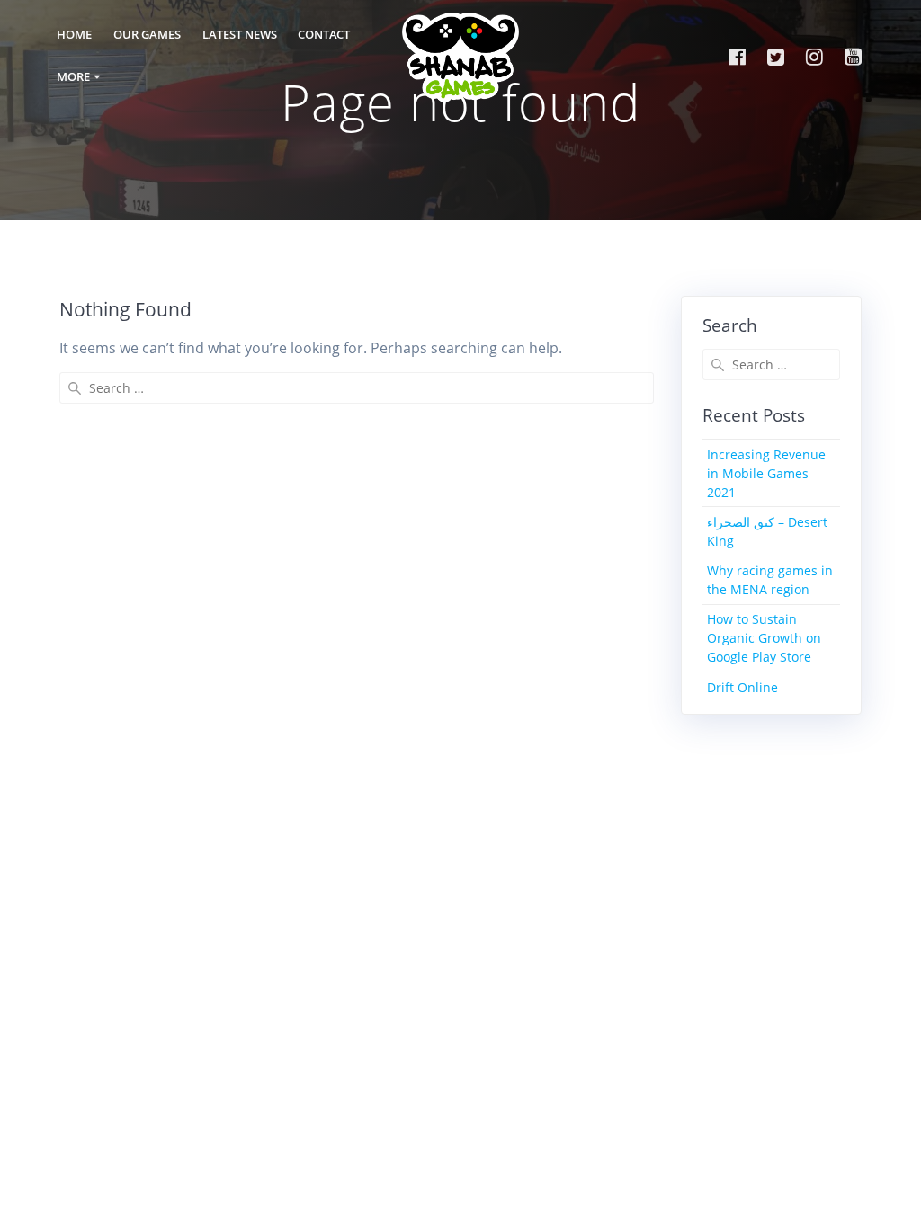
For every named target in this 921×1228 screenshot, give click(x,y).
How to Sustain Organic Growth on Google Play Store (764, 637)
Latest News (239, 34)
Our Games (147, 34)
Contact (324, 34)
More (73, 77)
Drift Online (742, 687)
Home (74, 34)
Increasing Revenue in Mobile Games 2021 (766, 473)
